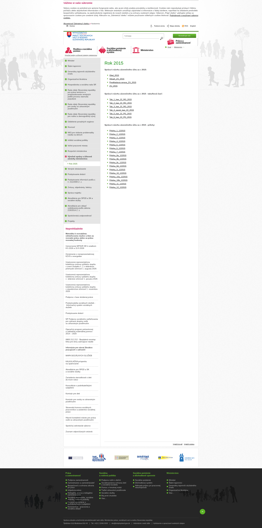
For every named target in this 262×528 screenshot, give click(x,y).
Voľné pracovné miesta (77, 146)
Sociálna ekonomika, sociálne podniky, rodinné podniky (80, 498)
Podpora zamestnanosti (78, 480)
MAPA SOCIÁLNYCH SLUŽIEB (79, 355)
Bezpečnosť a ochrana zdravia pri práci (81, 486)
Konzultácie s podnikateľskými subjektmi (79, 386)
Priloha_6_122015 (117, 148)
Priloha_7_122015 (117, 152)
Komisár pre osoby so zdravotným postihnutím (80, 400)
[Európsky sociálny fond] (76, 459)
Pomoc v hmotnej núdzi (111, 487)
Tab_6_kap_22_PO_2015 (120, 117)
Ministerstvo (147, 50)
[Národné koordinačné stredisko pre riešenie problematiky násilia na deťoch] (186, 464)
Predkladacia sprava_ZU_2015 (122, 82)
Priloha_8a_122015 (117, 155)
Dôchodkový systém (143, 483)
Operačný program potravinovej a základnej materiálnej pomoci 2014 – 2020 (79, 331)
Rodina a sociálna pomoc (82, 50)
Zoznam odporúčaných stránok (79, 431)
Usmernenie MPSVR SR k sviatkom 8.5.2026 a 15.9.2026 (81, 247)
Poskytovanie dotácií (76, 174)
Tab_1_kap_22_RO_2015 (120, 99)
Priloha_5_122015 (117, 145)
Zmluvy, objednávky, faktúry (80, 187)
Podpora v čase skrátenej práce (79, 297)
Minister (71, 61)
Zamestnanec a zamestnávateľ (81, 483)
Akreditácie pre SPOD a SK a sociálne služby (80, 199)
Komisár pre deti (73, 393)
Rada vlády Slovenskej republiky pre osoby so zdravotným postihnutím (82, 106)
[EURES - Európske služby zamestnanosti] (165, 459)
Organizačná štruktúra (77, 79)
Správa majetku (74, 193)
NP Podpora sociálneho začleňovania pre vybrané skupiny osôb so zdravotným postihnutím (82, 321)
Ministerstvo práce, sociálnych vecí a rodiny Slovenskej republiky (90, 37)
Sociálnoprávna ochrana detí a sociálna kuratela (113, 484)
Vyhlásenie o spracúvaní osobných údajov (169, 523)
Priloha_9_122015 (117, 170)
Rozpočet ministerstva (77, 151)
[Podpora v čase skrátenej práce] (143, 461)
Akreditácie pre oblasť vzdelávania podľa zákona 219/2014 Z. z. (79, 208)
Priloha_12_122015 (117, 187)
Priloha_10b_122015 (118, 180)
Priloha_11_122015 (117, 184)
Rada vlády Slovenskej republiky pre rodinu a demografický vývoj (82, 115)
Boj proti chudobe (109, 495)
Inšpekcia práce (74, 490)
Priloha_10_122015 (117, 173)
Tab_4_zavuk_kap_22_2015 (121, 110)
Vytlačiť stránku (189, 444)
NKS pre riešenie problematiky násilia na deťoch (81, 133)
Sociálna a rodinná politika (107, 474)
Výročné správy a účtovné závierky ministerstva (81, 55)
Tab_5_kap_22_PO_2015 (120, 114)
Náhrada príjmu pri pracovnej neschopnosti (147, 486)
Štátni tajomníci (74, 66)
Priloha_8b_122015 (117, 159)
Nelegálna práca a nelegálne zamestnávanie (80, 494)
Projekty (71, 221)
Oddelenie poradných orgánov (81, 122)
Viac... (104, 498)
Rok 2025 (73, 164)
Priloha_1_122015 (117, 131)
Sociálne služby (108, 493)
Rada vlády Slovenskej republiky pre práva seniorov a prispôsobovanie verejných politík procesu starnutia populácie (82, 94)
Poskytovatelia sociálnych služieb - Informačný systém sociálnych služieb (80, 305)
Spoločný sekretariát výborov (78, 426)
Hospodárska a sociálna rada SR (82, 85)
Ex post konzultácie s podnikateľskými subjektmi (79, 503)
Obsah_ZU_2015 (116, 79)
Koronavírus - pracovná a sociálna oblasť (79, 508)
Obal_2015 (114, 75)
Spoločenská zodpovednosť (80, 216)
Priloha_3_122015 (117, 138)
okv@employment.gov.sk (120, 523)
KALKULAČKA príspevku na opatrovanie (76, 362)
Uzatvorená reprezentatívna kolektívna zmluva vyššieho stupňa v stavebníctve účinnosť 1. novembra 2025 (81, 288)
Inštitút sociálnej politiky (78, 140)
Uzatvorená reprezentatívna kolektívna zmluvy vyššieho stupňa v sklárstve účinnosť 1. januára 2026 (81, 276)
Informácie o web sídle (141, 523)
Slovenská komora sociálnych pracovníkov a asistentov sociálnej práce (80, 409)
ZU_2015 (113, 86)
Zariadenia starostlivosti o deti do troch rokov (78, 378)
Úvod (169, 47)
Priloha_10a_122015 (118, 177)
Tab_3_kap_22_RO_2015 (120, 106)
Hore (202, 511)
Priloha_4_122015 (117, 141)
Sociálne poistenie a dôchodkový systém (116, 50)
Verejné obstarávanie (77, 169)
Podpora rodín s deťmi (111, 480)
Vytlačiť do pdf (177, 444)
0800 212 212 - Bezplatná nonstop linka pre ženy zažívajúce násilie (81, 340)
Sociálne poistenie (143, 480)
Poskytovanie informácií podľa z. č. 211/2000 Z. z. (82, 181)
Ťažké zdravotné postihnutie (113, 490)
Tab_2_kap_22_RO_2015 (120, 103)
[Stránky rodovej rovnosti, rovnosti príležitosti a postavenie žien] (121, 459)
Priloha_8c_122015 (117, 162)
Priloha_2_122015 (117, 134)
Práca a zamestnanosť (183, 42)
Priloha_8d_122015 (117, 166)
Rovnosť (71, 127)
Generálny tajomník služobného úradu (81, 72)
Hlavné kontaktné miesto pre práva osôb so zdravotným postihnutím (81, 419)
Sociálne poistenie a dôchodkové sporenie (144, 474)
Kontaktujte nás (184, 36)
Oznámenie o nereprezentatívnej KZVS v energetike (80, 255)
